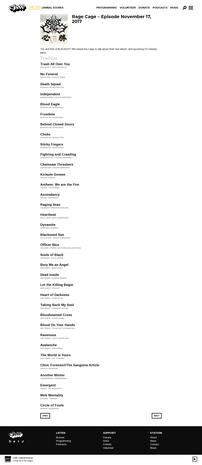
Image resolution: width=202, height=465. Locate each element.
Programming (106, 7)
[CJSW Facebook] (18, 441)
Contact (154, 444)
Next (157, 416)
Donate (144, 7)
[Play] (194, 459)
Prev (45, 416)
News (153, 441)
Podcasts (160, 7)
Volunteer (128, 7)
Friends (107, 444)
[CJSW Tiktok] (23, 441)
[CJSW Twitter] (14, 441)
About (153, 437)
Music (174, 7)
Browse (60, 437)
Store (106, 441)
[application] (194, 459)
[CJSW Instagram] (10, 441)
